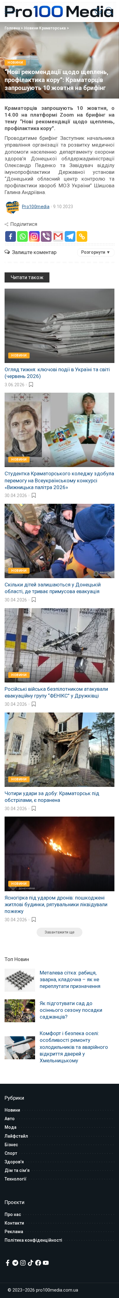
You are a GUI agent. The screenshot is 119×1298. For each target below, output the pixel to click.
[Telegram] (70, 236)
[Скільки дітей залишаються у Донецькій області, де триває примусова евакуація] (59, 541)
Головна (12, 28)
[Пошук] (108, 11)
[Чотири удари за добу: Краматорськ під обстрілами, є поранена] (59, 750)
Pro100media (35, 206)
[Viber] (46, 236)
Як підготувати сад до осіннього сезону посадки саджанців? (71, 1010)
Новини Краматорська (45, 28)
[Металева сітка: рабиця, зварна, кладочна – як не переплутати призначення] (20, 980)
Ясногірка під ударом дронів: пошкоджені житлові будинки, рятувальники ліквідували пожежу (56, 904)
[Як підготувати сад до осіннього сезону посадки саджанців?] (20, 1010)
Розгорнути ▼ (95, 252)
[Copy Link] (82, 236)
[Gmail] (58, 236)
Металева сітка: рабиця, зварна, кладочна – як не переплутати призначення (70, 979)
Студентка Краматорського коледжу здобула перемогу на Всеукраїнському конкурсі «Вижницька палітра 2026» (59, 480)
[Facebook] (10, 236)
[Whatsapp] (22, 236)
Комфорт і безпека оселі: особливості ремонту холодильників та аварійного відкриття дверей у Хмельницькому (74, 1046)
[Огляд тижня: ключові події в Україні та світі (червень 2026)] (59, 326)
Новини (15, 63)
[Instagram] (34, 236)
